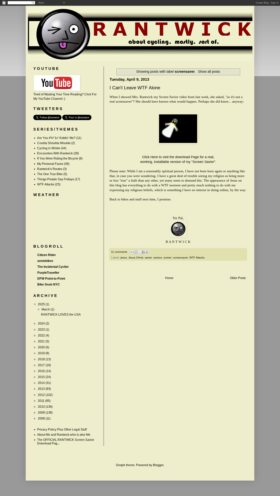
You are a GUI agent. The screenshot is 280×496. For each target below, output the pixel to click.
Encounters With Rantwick (55, 153)
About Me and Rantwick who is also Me (63, 434)
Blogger (158, 465)
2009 (42, 412)
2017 (42, 365)
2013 (42, 388)
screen (167, 257)
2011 (41, 400)
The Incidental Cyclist (52, 266)
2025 (42, 304)
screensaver (180, 257)
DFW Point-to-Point (51, 278)
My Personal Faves (50, 163)
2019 (42, 353)
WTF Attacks (197, 257)
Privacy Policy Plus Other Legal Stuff (62, 429)
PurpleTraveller (48, 272)
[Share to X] (140, 252)
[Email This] (132, 252)
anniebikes (45, 260)
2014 (42, 382)
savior (148, 257)
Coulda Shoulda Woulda (53, 143)
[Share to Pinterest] (147, 252)
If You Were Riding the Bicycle (57, 158)
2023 (42, 329)
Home (169, 278)
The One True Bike (50, 174)
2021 (42, 341)
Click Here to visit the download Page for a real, (178, 157)
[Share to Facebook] (143, 252)
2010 (42, 406)
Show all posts (209, 71)
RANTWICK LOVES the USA (61, 314)
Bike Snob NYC (48, 284)
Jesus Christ (135, 257)
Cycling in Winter (48, 148)
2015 (42, 377)
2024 (42, 323)
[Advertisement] (178, 268)
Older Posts (238, 278)
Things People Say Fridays (55, 179)
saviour (157, 257)
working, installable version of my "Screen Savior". (178, 162)
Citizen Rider (46, 255)
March (46, 309)
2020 (42, 347)
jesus (124, 257)
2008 (42, 418)
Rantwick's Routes (49, 169)
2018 (42, 359)
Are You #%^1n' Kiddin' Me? (56, 138)
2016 (42, 371)
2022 (42, 335)
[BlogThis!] (136, 252)
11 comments (119, 251)
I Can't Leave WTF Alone (135, 87)
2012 (42, 394)
